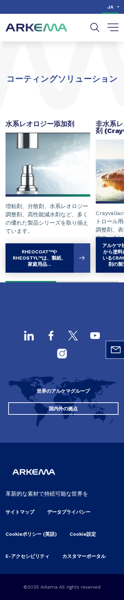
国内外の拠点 (63, 408)
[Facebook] (50, 336)
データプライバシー (69, 512)
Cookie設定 (83, 534)
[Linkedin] (28, 336)
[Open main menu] (113, 28)
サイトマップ (20, 512)
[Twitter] (73, 336)
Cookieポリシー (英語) (31, 534)
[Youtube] (95, 336)
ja (110, 7)
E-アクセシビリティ (28, 556)
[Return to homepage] (37, 27)
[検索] (94, 27)
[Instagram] (62, 354)
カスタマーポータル (84, 556)
